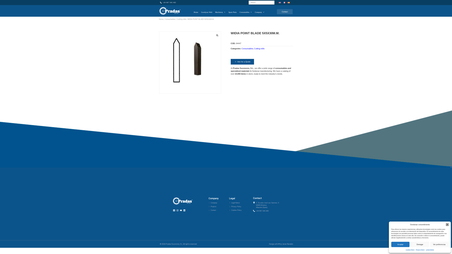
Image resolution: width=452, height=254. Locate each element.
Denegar (420, 244)
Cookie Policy (410, 250)
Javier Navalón (287, 244)
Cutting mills (181, 19)
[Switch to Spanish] (289, 2)
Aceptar (400, 244)
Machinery (219, 12)
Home (196, 12)
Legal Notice (430, 250)
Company (258, 12)
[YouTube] (181, 210)
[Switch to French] (284, 2)
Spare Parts (232, 12)
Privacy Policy (420, 250)
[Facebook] (175, 210)
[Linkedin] (185, 210)
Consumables (244, 12)
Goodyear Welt (206, 12)
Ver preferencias (439, 244)
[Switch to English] (280, 2)
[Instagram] (178, 210)
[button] (447, 224)
